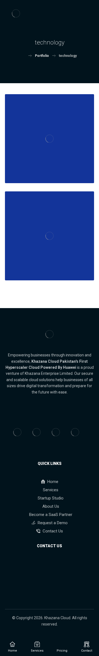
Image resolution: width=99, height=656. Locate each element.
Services (50, 489)
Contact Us (53, 531)
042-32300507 (53, 563)
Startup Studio (51, 498)
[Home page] (24, 56)
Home (52, 481)
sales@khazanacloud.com (52, 588)
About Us (50, 506)
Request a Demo (53, 522)
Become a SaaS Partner (50, 514)
